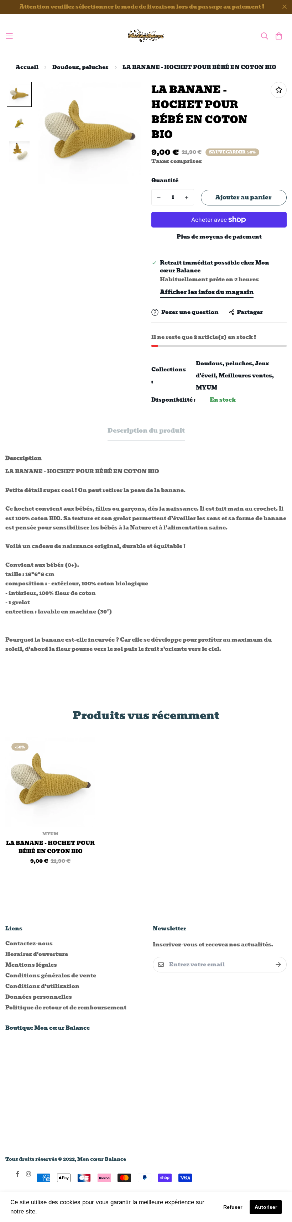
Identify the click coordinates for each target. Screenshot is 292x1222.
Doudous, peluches (80, 67)
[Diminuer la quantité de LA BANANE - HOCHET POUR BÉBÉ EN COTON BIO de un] (159, 197)
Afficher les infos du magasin (207, 292)
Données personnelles (38, 997)
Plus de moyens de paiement (219, 237)
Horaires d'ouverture (36, 954)
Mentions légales (31, 965)
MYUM (206, 387)
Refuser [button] (232, 1207)
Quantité (164, 180)
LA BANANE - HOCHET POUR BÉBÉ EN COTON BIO (50, 847)
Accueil (27, 67)
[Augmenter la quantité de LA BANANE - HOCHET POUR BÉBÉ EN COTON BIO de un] (186, 197)
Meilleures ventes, (246, 375)
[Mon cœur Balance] (146, 36)
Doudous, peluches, (225, 363)
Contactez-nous (29, 943)
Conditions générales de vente (50, 975)
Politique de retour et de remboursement (65, 1007)
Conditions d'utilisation (42, 986)
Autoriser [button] (266, 1207)
